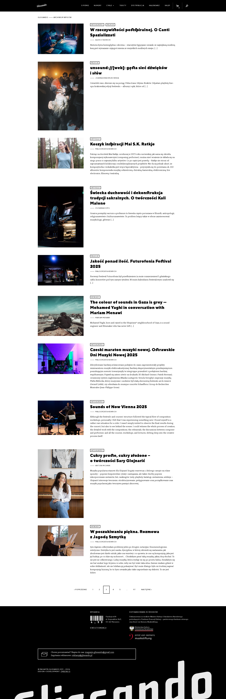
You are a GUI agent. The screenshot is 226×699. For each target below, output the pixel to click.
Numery (97, 5)
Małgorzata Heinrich (106, 149)
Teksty (122, 5)
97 (134, 589)
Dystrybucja (137, 5)
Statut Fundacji (98, 628)
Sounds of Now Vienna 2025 (118, 406)
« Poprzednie (80, 589)
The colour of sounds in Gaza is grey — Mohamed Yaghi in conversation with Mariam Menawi (128, 307)
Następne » (146, 589)
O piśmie (85, 5)
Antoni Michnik (102, 466)
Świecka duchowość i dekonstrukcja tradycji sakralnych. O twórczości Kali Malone (128, 198)
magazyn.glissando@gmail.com (99, 652)
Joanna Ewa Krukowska (107, 78)
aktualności (97, 24)
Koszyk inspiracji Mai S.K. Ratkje (122, 144)
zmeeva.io (65, 671)
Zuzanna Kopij (102, 208)
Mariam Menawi (102, 318)
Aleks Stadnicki (103, 40)
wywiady (95, 297)
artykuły (95, 139)
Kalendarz (154, 5)
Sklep (167, 5)
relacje (110, 24)
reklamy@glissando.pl (82, 655)
